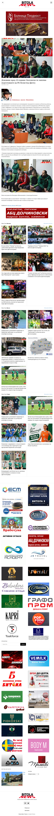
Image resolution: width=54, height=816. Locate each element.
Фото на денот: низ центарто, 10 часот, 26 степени (24, 773)
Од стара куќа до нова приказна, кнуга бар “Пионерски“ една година (12, 274)
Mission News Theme (23, 814)
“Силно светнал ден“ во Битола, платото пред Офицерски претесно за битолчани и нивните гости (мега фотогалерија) (40, 274)
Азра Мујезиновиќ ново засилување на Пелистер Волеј (39, 444)
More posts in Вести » (48, 307)
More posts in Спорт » (48, 394)
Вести (13, 205)
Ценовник (27, 810)
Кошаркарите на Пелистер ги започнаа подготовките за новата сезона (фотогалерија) (13, 472)
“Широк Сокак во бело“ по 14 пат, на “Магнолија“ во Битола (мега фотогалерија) (38, 332)
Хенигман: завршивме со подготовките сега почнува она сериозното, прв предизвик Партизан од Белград (13, 445)
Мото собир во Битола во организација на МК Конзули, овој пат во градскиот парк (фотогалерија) (13, 301)
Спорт (19, 205)
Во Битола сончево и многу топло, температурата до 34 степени (38, 358)
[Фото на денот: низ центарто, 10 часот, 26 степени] (12, 779)
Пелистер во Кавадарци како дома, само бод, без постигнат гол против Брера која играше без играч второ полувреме (13, 388)
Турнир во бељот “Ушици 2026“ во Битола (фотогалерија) (38, 246)
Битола (10, 205)
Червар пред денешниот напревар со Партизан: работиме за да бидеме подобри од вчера (12, 332)
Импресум (27, 808)
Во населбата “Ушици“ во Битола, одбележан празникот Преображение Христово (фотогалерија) (12, 247)
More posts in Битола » (48, 223)
